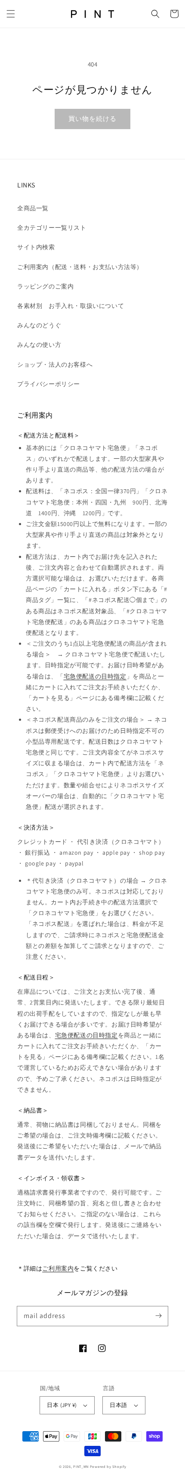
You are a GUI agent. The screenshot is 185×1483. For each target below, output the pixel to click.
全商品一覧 (33, 208)
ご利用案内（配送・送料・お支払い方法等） (80, 267)
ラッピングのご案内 (45, 286)
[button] (10, 13)
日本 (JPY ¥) (62, 1405)
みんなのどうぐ (39, 325)
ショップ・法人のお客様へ (54, 364)
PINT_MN (81, 1466)
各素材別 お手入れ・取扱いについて (70, 306)
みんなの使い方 (39, 345)
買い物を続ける (92, 118)
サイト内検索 (36, 247)
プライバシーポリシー (48, 384)
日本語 (118, 1405)
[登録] (158, 1315)
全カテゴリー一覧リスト (51, 227)
